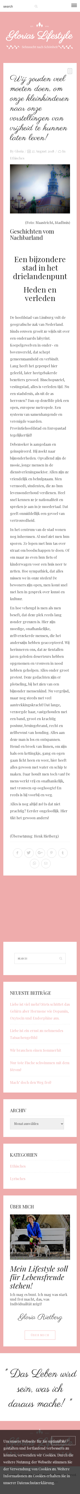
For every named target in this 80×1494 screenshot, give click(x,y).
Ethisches (17, 158)
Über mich (40, 1335)
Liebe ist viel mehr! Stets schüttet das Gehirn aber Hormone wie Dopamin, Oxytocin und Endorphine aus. (40, 1011)
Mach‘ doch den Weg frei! (30, 1082)
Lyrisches (17, 1178)
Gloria (19, 151)
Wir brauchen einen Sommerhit (35, 1050)
